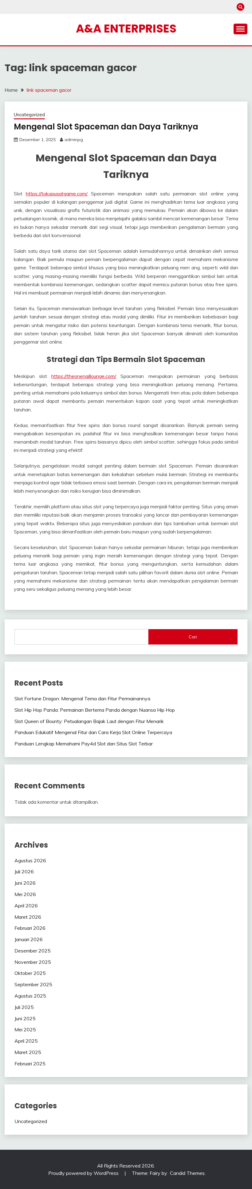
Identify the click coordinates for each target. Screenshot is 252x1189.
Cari (193, 637)
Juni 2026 (25, 883)
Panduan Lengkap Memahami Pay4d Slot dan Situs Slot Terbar (83, 744)
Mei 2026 (25, 894)
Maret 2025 (27, 1052)
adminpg (74, 139)
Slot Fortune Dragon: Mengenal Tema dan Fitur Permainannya (82, 698)
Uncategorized (29, 114)
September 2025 (33, 984)
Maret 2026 (27, 917)
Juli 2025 (24, 1007)
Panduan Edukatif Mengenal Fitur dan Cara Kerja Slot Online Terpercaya (93, 732)
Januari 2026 (28, 939)
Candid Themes (187, 1173)
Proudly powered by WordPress (84, 1173)
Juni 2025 (25, 1018)
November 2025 (32, 962)
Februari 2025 (29, 1063)
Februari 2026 (29, 928)
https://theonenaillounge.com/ (83, 376)
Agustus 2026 (30, 860)
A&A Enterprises (126, 29)
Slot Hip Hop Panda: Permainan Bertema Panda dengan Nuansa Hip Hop (94, 710)
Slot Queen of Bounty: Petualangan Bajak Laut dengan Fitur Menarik (89, 721)
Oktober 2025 (30, 973)
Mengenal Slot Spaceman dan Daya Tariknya (106, 126)
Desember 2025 (32, 951)
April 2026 (26, 905)
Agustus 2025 (30, 996)
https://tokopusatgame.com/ (57, 193)
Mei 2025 (25, 1029)
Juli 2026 (24, 871)
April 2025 (26, 1041)
